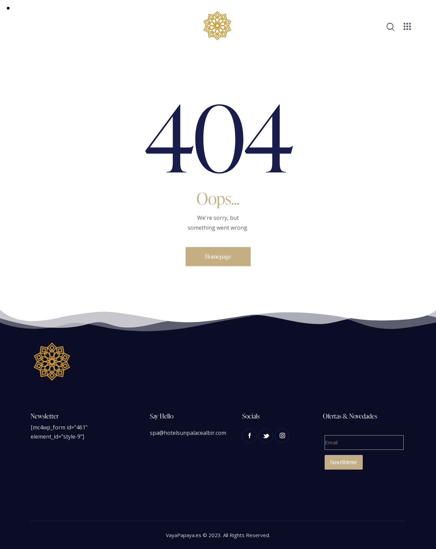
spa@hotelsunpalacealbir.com (188, 433)
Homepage (218, 256)
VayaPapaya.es (183, 535)
